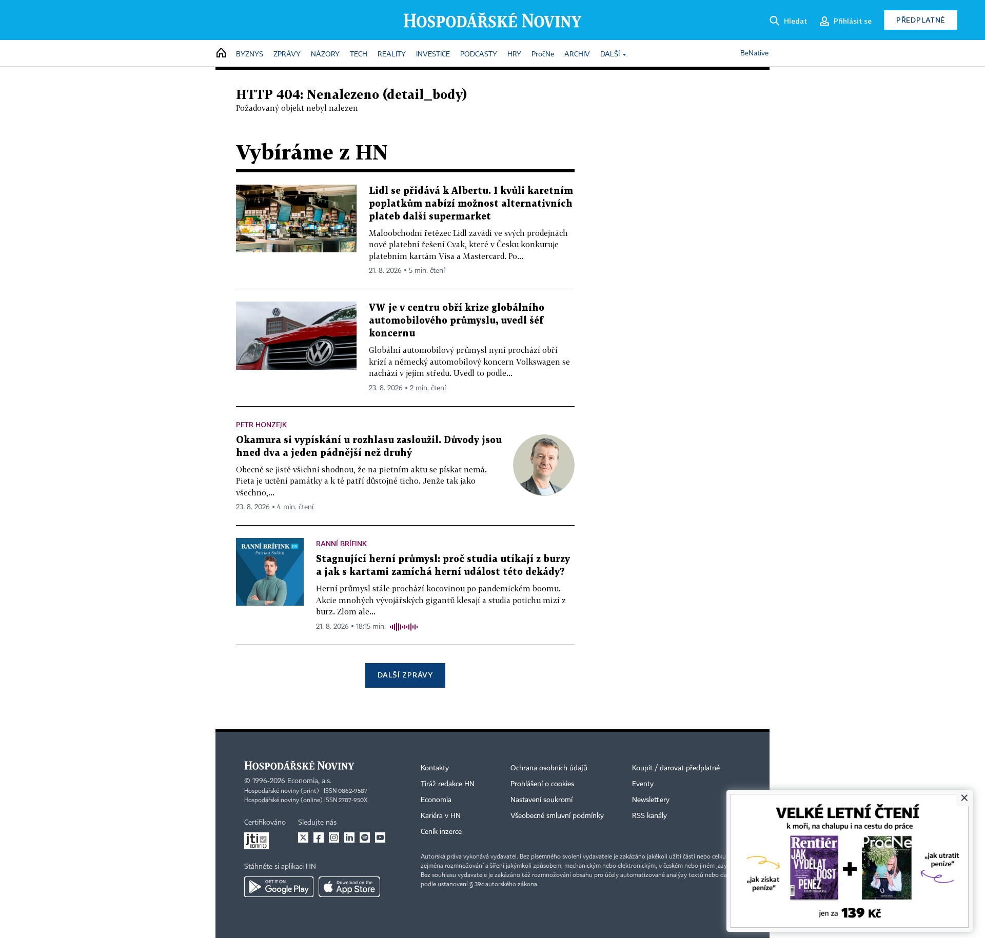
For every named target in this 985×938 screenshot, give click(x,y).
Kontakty (435, 768)
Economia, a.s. (309, 781)
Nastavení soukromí (541, 800)
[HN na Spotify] (365, 837)
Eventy (643, 784)
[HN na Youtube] (380, 837)
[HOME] (221, 53)
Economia (436, 800)
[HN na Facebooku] (318, 837)
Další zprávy (405, 674)
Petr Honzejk (261, 424)
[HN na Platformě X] (303, 837)
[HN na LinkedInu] (349, 837)
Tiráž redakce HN (448, 784)
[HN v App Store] (349, 886)
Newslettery (650, 800)
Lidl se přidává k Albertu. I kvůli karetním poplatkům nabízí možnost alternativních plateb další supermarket (471, 204)
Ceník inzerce (441, 831)
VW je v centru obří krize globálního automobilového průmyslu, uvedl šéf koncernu (456, 321)
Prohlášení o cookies (542, 784)
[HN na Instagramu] (334, 837)
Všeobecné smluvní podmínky (557, 816)
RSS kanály (649, 816)
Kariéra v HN (441, 816)
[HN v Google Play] (278, 886)
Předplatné (920, 19)
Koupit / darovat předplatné (676, 768)
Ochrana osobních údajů (548, 768)
